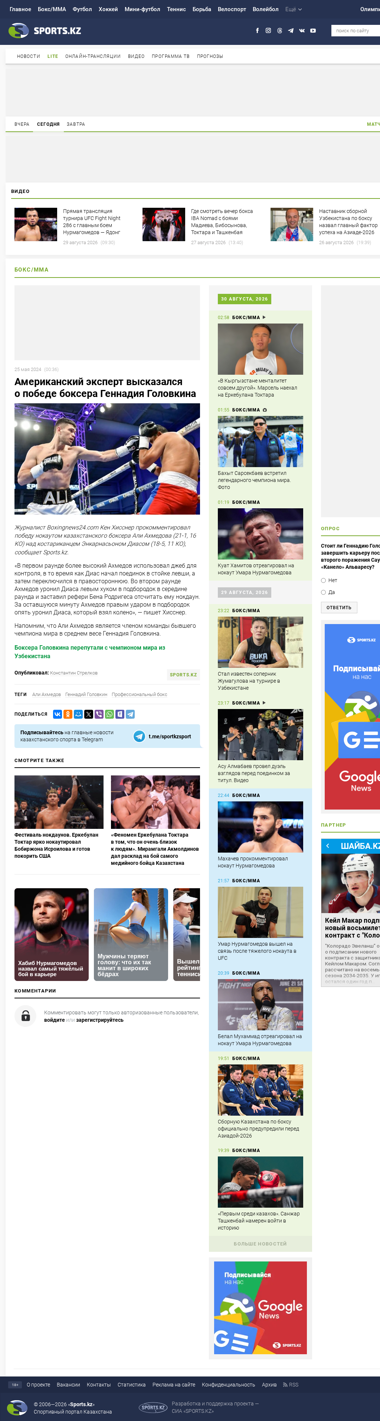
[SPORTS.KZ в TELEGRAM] (291, 30)
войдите (54, 1020)
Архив (269, 1385)
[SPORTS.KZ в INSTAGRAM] (268, 30)
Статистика (132, 1385)
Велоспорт (232, 9)
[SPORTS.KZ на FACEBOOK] (257, 30)
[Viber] (98, 714)
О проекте (38, 1385)
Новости (28, 56)
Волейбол (266, 9)
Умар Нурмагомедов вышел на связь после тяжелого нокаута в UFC (257, 951)
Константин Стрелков (74, 673)
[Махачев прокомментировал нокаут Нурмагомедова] (260, 827)
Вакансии (68, 1385)
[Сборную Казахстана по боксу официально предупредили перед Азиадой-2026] (260, 1090)
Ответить (339, 607)
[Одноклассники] (66, 714)
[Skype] (118, 714)
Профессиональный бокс (139, 694)
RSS (293, 1385)
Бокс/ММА (52, 9)
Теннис (176, 9)
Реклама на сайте (174, 1385)
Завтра (76, 124)
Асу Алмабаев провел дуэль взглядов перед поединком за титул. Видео (254, 773)
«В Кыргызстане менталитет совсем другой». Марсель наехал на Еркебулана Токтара (257, 388)
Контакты (99, 1385)
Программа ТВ (171, 56)
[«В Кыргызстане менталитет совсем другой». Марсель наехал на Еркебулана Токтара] (260, 349)
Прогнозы (210, 56)
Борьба (202, 9)
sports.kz (183, 674)
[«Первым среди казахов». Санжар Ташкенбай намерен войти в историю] (260, 1182)
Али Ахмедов (46, 694)
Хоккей (108, 9)
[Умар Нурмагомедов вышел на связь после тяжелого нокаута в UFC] (260, 912)
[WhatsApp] (108, 714)
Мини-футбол (142, 9)
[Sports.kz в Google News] (260, 1352)
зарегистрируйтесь (100, 1020)
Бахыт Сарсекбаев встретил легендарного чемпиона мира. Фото (254, 480)
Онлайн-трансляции (93, 56)
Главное (20, 9)
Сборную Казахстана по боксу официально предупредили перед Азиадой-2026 (258, 1129)
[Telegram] (129, 714)
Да (331, 592)
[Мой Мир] (77, 714)
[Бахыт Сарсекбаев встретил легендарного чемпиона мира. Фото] (260, 441)
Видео (136, 56)
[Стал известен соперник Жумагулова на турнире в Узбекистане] (260, 642)
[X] (87, 714)
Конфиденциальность (228, 1385)
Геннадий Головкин (86, 694)
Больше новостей (260, 1244)
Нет (332, 580)
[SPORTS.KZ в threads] (279, 30)
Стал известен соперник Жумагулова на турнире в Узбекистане (249, 681)
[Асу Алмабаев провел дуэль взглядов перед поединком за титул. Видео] (260, 734)
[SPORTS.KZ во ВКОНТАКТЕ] (302, 30)
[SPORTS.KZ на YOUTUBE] (313, 30)
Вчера (22, 124)
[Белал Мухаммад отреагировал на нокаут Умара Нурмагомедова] (260, 1004)
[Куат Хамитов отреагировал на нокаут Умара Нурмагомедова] (260, 533)
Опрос (330, 528)
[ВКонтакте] (56, 714)
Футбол (82, 9)
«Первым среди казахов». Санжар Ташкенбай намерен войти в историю (259, 1221)
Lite (53, 56)
